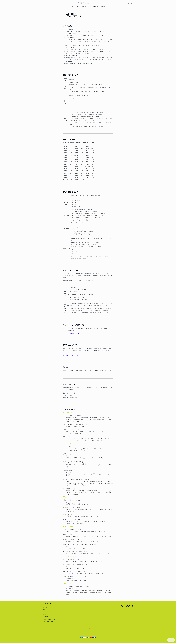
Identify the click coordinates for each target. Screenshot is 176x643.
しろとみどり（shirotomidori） (85, 640)
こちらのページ (70, 573)
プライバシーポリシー (48, 621)
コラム (44, 614)
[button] (44, 2)
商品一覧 (45, 607)
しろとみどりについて (48, 611)
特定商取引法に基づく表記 (49, 619)
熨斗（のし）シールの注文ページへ (72, 355)
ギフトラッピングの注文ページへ (71, 333)
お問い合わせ (46, 623)
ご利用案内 (45, 616)
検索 (44, 609)
